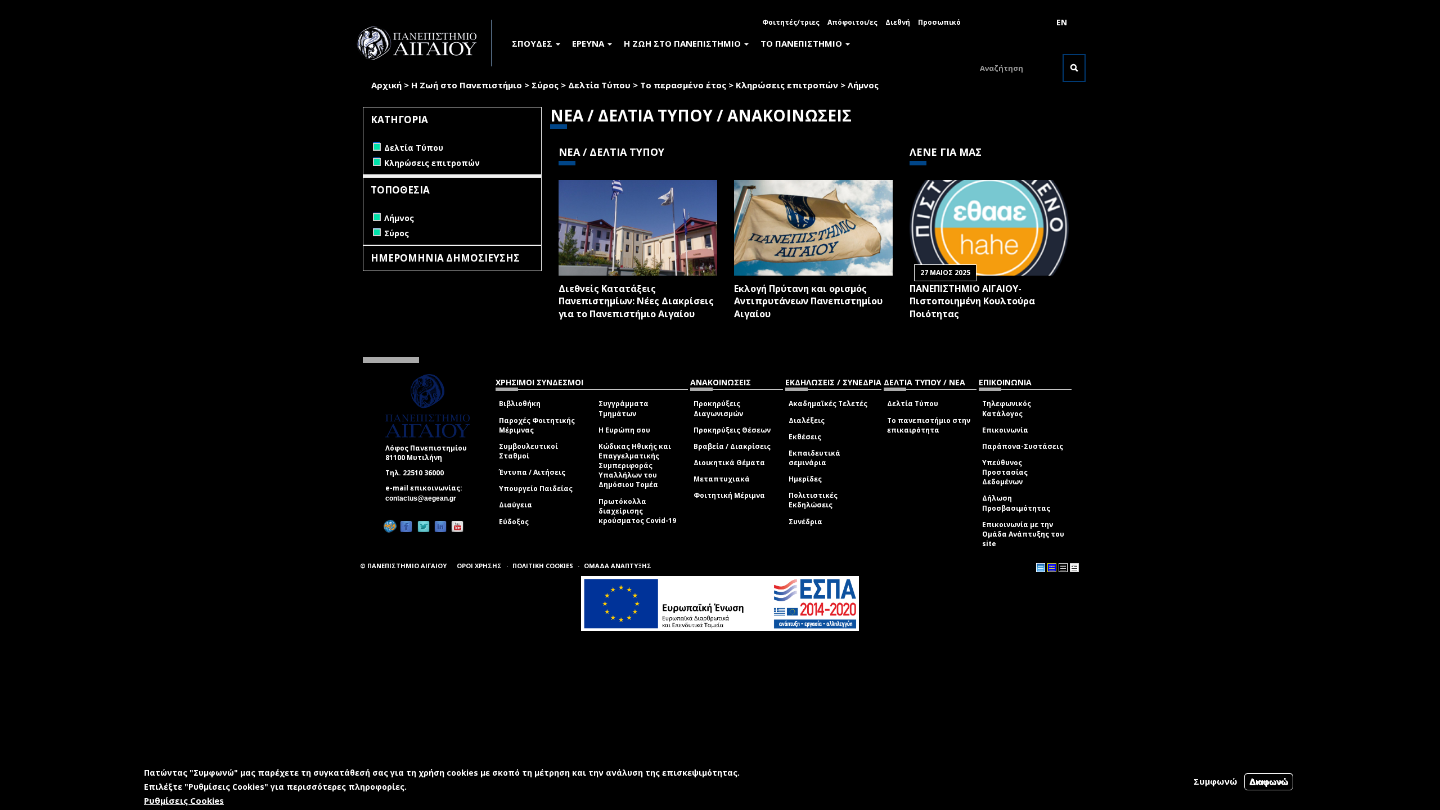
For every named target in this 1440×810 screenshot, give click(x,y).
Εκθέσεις (805, 437)
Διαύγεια (515, 505)
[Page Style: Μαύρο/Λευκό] (1074, 567)
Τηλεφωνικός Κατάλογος (1006, 408)
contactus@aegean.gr (424, 498)
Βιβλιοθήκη (520, 403)
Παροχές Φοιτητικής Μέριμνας (537, 425)
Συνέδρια (805, 521)
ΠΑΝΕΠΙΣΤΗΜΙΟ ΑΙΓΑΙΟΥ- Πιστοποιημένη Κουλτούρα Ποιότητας (972, 301)
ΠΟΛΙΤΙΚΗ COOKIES (542, 565)
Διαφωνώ (1268, 781)
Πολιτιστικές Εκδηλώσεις (813, 500)
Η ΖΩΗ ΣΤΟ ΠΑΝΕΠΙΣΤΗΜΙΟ (683, 43)
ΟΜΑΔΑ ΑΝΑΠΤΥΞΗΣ (617, 565)
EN (1061, 22)
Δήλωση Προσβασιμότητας (1016, 502)
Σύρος (545, 85)
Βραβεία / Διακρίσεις (732, 446)
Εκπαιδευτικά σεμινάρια (814, 457)
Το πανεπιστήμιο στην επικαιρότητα (928, 425)
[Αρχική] (423, 43)
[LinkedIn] (440, 526)
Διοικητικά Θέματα (729, 462)
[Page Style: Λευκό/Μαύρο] (1063, 567)
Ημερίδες (805, 479)
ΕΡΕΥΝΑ (589, 43)
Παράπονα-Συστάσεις (1022, 446)
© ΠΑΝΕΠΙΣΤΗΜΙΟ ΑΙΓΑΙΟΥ (403, 565)
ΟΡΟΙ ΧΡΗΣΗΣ (479, 565)
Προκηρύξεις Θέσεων (732, 430)
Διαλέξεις (807, 420)
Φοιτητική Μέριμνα (729, 495)
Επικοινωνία (1005, 430)
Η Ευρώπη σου (624, 430)
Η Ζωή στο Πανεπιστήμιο (466, 85)
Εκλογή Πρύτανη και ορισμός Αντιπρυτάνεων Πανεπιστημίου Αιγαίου (808, 301)
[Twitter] (423, 526)
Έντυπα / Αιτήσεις (532, 472)
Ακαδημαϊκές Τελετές (828, 403)
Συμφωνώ (1216, 781)
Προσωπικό (939, 22)
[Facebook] (406, 526)
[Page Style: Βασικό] (1040, 567)
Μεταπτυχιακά (722, 479)
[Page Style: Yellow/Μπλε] (1051, 567)
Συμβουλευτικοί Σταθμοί (528, 451)
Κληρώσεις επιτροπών (787, 85)
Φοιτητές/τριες (791, 22)
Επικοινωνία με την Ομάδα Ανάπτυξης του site (1023, 534)
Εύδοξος (514, 521)
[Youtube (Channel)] (457, 526)
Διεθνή (897, 22)
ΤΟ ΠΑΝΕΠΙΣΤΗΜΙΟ (802, 43)
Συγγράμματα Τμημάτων (623, 408)
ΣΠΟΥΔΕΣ (533, 43)
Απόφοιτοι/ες (852, 22)
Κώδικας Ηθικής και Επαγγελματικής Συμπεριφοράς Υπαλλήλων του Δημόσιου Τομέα (634, 466)
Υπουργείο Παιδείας (536, 488)
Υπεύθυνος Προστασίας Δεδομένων (1005, 472)
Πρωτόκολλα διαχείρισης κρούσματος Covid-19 (637, 511)
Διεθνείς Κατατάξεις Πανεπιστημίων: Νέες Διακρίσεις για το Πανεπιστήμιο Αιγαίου (636, 301)
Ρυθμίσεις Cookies (184, 800)
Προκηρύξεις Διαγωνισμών (718, 408)
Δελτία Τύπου (599, 85)
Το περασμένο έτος (683, 85)
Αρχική (386, 85)
